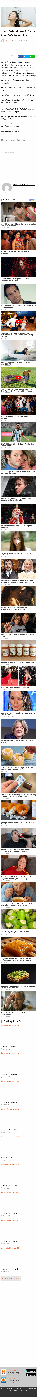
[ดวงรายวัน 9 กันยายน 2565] (18, 1121)
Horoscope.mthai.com (9, 134)
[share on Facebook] (20, 56)
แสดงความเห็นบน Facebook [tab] (11, 1279)
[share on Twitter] (26, 56)
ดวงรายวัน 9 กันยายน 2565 (9, 1130)
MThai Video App (14, 1378)
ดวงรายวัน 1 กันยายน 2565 (9, 1241)
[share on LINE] (32, 56)
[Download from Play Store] (31, 1371)
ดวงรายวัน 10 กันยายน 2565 (9, 1102)
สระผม (23, 140)
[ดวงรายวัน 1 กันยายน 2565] (18, 1231)
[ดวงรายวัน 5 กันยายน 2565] (18, 1148)
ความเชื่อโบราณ (8, 140)
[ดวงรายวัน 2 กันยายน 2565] (18, 1204)
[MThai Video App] (3, 1380)
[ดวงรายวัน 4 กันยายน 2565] (18, 1176)
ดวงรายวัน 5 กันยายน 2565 (9, 1158)
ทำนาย (18, 140)
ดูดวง (14, 140)
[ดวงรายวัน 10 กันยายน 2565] (18, 1093)
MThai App (12, 1370)
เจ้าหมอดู (8, 41)
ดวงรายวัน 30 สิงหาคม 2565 (9, 1269)
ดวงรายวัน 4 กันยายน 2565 (9, 1186)
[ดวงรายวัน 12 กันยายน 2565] (18, 1065)
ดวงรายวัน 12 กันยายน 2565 (9, 1074)
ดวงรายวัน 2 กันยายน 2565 (9, 1213)
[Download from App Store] (31, 1375)
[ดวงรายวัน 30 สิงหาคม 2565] (18, 1260)
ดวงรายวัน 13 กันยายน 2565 (9, 1047)
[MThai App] (3, 1372)
